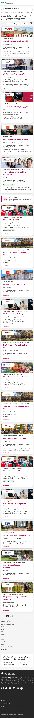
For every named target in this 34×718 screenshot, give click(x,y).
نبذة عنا (3, 700)
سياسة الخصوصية (12, 714)
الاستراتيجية (25, 24)
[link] (29, 616)
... (23, 616)
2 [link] (10, 616)
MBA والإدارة (16, 24)
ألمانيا (2, 632)
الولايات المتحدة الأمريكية (7, 624)
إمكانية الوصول (20, 714)
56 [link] (26, 616)
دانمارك (3, 642)
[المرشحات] (31, 23)
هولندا (2, 634)
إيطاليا (3, 629)
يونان (2, 639)
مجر (2, 637)
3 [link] (13, 616)
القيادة (9, 24)
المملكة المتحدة (5, 626)
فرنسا (2, 644)
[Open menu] (31, 2)
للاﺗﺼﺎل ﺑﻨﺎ (3, 706)
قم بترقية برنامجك (5, 703)
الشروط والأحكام (4, 714)
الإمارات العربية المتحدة (7, 647)
